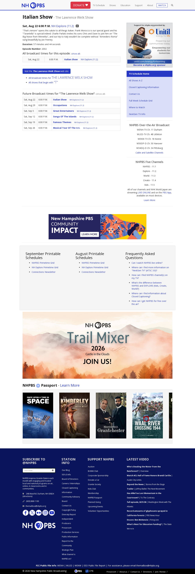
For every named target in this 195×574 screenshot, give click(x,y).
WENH (60, 565)
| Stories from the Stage (146, 484)
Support (139, 5)
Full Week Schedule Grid (140, 100)
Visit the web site (47, 71)
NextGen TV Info (137, 114)
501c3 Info (66, 474)
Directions (147, 571)
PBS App (167, 192)
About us (123, 571)
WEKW (78, 565)
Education (125, 5)
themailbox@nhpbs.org (36, 506)
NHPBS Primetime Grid (43, 262)
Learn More (149, 200)
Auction (91, 466)
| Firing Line (143, 520)
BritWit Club (93, 471)
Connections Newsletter (43, 271)
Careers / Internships (71, 483)
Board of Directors (70, 479)
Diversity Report (69, 514)
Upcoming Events (95, 506)
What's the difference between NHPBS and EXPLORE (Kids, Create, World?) (149, 285)
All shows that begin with (43, 82)
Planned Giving (94, 502)
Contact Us (134, 93)
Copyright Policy (69, 510)
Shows (112, 5)
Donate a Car (93, 480)
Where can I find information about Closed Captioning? (149, 295)
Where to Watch (137, 107)
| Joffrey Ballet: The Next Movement (146, 489)
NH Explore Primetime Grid (45, 267)
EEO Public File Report (94, 565)
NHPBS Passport (95, 497)
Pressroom (66, 527)
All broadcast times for (61, 77)
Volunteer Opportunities (98, 511)
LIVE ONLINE (144, 192)
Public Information (70, 536)
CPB (91, 570)
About (150, 5)
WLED (69, 565)
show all (76, 53)
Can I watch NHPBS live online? (147, 262)
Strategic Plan (67, 550)
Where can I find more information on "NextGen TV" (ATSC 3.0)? (150, 269)
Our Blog (66, 470)
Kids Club (92, 489)
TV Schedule (99, 5)
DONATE (79, 5)
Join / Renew (160, 571)
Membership (93, 493)
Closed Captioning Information (144, 87)
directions (27, 496)
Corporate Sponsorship (98, 475)
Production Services (70, 532)
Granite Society (94, 484)
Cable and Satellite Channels (149, 152)
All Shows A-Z (135, 80)
